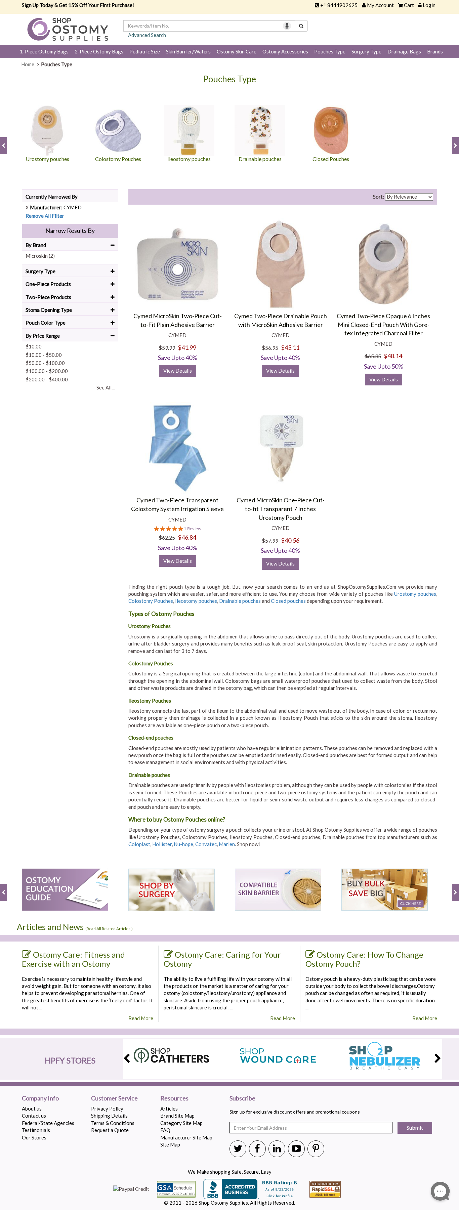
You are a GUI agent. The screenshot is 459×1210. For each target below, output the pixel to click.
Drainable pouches (240, 601)
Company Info (40, 1098)
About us (32, 1108)
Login (429, 5)
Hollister (162, 844)
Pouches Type (329, 51)
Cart (409, 5)
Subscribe (242, 1098)
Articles (169, 1108)
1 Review (192, 529)
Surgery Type (366, 51)
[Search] (301, 26)
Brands (435, 51)
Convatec (206, 844)
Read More (140, 1018)
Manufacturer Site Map (186, 1137)
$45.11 (290, 347)
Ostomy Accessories (285, 51)
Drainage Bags (404, 51)
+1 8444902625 (339, 5)
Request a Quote (110, 1130)
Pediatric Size (144, 51)
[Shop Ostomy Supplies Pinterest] (315, 1148)
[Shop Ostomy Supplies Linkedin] (276, 1148)
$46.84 (187, 537)
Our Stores (34, 1137)
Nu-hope (183, 844)
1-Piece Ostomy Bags (44, 51)
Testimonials (36, 1130)
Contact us (34, 1116)
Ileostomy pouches (196, 601)
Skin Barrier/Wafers (188, 51)
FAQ (165, 1130)
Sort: (378, 197)
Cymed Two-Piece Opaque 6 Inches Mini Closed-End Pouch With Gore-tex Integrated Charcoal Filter (383, 324)
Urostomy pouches (415, 594)
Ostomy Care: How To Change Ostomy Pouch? (364, 959)
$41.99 (187, 347)
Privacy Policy (107, 1108)
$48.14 (393, 356)
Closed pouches (288, 601)
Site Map (170, 1144)
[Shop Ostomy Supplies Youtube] (296, 1148)
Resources (174, 1098)
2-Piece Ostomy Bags (99, 51)
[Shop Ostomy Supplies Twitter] (238, 1148)
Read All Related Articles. (109, 928)
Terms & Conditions (112, 1123)
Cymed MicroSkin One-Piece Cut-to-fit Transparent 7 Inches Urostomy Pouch (281, 508)
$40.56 (290, 540)
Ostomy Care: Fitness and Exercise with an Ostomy (73, 959)
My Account (380, 5)
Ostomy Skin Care (236, 51)
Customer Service (114, 1098)
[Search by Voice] (287, 26)
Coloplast (139, 844)
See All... (105, 387)
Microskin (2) (40, 256)
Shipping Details (109, 1116)
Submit (415, 1127)
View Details (177, 371)
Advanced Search (147, 35)
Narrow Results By (70, 230)
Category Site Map (181, 1123)
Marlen (227, 844)
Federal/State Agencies (48, 1123)
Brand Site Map (177, 1116)
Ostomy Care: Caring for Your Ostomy (222, 959)
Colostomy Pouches (150, 601)
